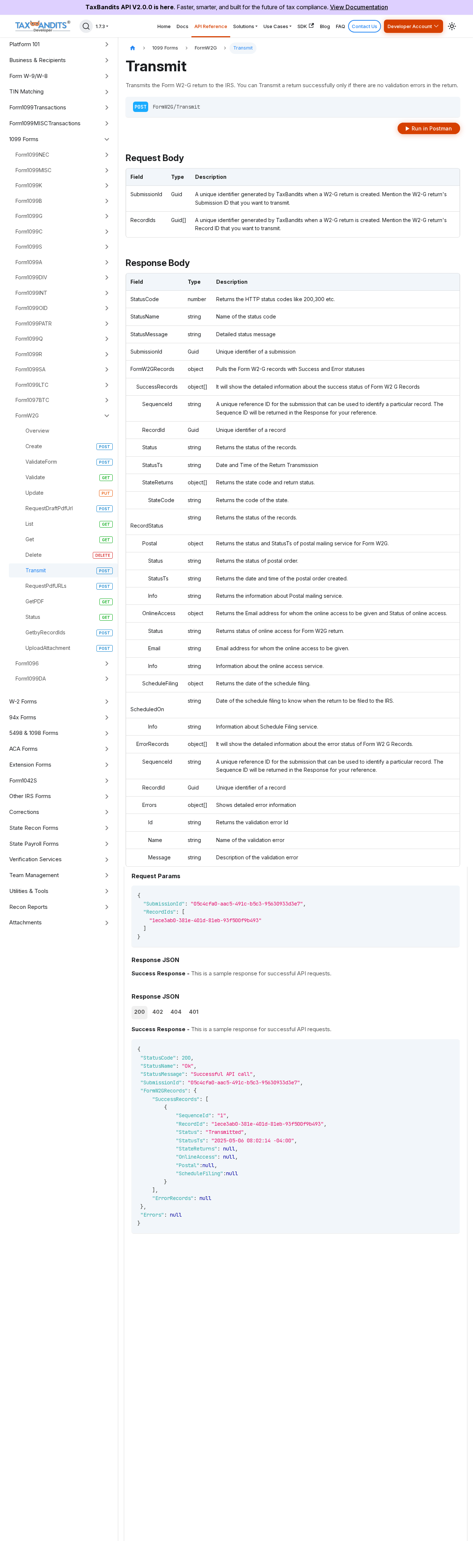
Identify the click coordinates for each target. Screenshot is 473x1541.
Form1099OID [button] (32, 308)
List (29, 524)
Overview (37, 430)
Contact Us (364, 26)
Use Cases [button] (275, 26)
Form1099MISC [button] (33, 170)
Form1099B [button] (29, 201)
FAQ (340, 26)
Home (164, 26)
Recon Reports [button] (28, 906)
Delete (33, 555)
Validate (35, 477)
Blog (325, 26)
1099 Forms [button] (23, 139)
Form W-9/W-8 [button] (28, 75)
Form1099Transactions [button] (37, 107)
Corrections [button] (24, 811)
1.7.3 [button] (100, 26)
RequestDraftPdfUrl (49, 508)
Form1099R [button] (29, 354)
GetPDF (34, 601)
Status (32, 617)
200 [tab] (139, 1012)
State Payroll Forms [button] (34, 843)
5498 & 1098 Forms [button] (33, 732)
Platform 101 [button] (24, 44)
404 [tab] (175, 1012)
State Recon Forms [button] (33, 827)
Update (34, 493)
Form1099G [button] (29, 216)
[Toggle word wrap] (437, 895)
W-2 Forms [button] (23, 701)
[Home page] (133, 48)
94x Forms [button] (22, 717)
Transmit (35, 570)
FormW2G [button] (27, 415)
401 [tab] (193, 1012)
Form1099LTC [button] (32, 385)
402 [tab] (157, 1012)
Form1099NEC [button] (32, 154)
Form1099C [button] (29, 231)
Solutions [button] (243, 26)
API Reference (210, 26)
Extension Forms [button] (30, 764)
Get (29, 539)
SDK (302, 26)
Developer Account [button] (410, 26)
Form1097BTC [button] (32, 400)
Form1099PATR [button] (34, 323)
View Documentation (359, 7)
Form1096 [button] (27, 663)
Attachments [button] (25, 922)
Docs (182, 26)
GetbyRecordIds (45, 632)
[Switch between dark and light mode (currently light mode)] (452, 26)
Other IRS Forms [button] (30, 796)
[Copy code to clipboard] (451, 895)
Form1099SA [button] (30, 369)
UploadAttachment (47, 648)
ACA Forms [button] (23, 748)
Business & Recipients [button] (37, 60)
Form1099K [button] (29, 185)
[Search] (86, 26)
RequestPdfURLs (46, 586)
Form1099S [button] (29, 246)
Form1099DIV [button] (31, 277)
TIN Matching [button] (26, 91)
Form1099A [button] (29, 262)
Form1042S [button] (23, 780)
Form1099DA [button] (31, 678)
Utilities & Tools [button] (28, 890)
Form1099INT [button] (31, 293)
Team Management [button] (34, 875)
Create (33, 446)
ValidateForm (41, 461)
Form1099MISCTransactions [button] (45, 123)
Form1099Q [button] (29, 338)
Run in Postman (432, 128)
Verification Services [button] (35, 859)
